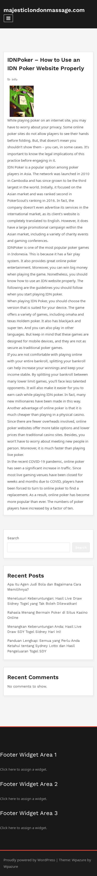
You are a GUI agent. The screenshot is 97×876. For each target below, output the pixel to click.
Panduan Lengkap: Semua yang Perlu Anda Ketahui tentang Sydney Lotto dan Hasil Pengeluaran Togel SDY (43, 646)
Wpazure (79, 859)
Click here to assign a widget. (23, 769)
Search (13, 538)
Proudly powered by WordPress (29, 859)
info (14, 79)
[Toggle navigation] (8, 18)
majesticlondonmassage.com (44, 10)
